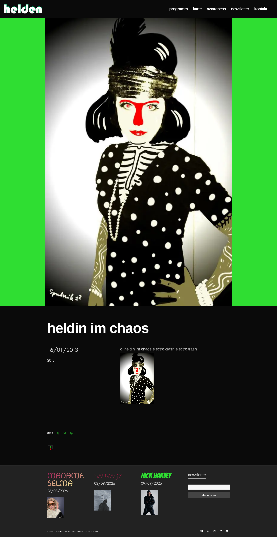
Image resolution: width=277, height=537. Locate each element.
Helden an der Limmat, (68, 531)
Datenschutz (82, 531)
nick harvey (156, 476)
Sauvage (108, 475)
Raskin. (96, 531)
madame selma (65, 479)
